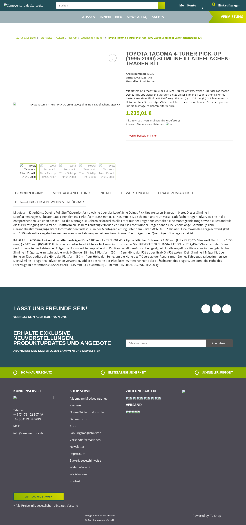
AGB (72, 426)
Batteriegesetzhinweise (85, 460)
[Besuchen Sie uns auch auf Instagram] (226, 308)
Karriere (75, 405)
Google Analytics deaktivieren (100, 515)
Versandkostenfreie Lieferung (162, 120)
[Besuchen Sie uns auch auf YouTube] (216, 308)
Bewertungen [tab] (135, 193)
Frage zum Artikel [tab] (176, 193)
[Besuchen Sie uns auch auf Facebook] (205, 308)
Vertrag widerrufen (39, 496)
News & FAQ (137, 17)
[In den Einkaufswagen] (16, 49)
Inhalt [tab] (106, 193)
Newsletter (77, 447)
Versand (72, 506)
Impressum (77, 454)
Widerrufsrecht (80, 467)
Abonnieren (219, 343)
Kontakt (75, 481)
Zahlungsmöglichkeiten (85, 433)
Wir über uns (78, 474)
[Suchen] (161, 5)
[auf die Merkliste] (113, 58)
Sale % (158, 17)
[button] (185, 5)
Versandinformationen (85, 440)
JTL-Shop (215, 516)
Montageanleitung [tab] (71, 193)
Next (118, 172)
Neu (118, 17)
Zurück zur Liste (26, 37)
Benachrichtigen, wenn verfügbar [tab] (49, 202)
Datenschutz (78, 419)
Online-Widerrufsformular (87, 412)
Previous (16, 172)
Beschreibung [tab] (29, 193)
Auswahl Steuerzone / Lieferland (146, 124)
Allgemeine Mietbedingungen (89, 398)
